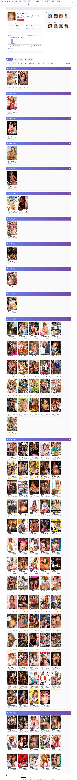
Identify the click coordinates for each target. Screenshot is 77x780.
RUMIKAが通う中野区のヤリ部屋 (36, 571)
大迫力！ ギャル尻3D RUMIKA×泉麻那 (15, 286)
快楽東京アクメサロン (56, 648)
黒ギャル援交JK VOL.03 (45, 628)
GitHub (54, 777)
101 (29, 1)
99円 (15, 162)
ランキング (48, 1)
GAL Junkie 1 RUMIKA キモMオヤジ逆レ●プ (49, 768)
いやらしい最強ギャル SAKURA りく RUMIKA (16, 374)
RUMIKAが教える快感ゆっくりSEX (58, 355)
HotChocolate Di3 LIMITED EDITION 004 (16, 768)
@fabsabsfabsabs (49, 779)
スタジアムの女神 (44, 749)
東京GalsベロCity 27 (56, 749)
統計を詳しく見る (12, 48)
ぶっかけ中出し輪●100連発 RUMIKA (26, 495)
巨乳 (42, 1)
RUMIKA (33, 35)
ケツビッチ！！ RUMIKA (45, 705)
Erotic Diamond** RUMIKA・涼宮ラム (26, 730)
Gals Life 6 (21, 749)
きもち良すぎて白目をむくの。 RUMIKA (15, 609)
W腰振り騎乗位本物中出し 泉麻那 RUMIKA (16, 355)
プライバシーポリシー (31, 779)
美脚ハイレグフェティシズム (35, 336)
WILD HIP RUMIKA (22, 705)
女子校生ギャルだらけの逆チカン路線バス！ (38, 552)
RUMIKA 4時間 (54, 533)
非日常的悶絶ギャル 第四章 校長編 (14, 495)
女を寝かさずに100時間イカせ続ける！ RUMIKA (28, 457)
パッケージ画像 (19, 59)
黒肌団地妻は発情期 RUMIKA (46, 476)
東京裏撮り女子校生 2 (34, 667)
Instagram (50, 777)
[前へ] (47, 17)
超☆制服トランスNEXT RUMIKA (36, 705)
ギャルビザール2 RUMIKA (46, 533)
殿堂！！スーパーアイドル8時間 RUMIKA (16, 311)
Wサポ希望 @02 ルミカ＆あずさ (58, 514)
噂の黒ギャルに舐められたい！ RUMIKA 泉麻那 (50, 552)
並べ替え (9, 63)
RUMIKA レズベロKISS (23, 552)
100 (38, 1)
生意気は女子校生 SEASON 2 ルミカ (59, 609)
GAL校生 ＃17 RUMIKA (12, 648)
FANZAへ (21, 20)
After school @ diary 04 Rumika (14, 749)
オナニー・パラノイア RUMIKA (36, 514)
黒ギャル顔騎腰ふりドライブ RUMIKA (26, 609)
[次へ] (69, 17)
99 (20, 1)
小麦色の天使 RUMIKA (45, 336)
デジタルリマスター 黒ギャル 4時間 (14, 261)
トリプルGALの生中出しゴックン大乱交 (15, 730)
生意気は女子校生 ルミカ (45, 730)
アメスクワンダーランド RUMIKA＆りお (48, 590)
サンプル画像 (29, 59)
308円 (15, 668)
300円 (15, 87)
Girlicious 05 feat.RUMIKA (57, 552)
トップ (8, 8)
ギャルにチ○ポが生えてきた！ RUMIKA (59, 495)
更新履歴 (37, 779)
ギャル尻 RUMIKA (11, 628)
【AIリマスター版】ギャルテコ (25, 85)
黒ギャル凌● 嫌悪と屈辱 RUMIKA (36, 628)
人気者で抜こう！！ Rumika (13, 667)
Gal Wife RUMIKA (33, 730)
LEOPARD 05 (54, 768)
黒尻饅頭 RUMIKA (55, 476)
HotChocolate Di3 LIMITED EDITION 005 (38, 749)
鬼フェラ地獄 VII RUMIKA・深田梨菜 (59, 628)
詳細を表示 (11, 52)
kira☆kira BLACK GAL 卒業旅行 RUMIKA (15, 336)
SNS (59, 1)
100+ (25, 1)
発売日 (54, 1)
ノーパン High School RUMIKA (36, 686)
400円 (15, 477)
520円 (26, 212)
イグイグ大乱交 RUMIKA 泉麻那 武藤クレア (27, 476)
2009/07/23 (16, 28)
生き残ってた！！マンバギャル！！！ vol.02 (16, 432)
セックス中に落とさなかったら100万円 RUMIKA (28, 667)
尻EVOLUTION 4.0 (22, 514)
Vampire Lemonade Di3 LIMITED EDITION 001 (28, 768)
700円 (48, 414)
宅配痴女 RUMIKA (33, 648)
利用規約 (24, 779)
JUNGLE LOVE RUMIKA (56, 686)
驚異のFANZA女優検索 (7, 2)
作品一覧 (10, 59)
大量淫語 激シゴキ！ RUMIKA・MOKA (37, 590)
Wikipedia (32, 17)
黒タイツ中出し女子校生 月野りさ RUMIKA (16, 514)
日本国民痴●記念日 (44, 648)
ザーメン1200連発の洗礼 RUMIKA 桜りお (37, 457)
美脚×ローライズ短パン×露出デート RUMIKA (16, 571)
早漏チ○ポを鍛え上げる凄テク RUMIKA (15, 590)
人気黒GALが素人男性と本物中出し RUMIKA (38, 355)
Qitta (44, 777)
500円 (15, 112)
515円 (15, 137)
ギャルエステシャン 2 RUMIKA (57, 590)
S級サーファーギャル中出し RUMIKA (48, 393)
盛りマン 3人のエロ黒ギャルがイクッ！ (59, 571)
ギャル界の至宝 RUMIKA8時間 (13, 211)
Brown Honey (10, 533)
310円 (37, 496)
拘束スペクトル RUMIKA (56, 730)
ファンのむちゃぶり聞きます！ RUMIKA (15, 457)
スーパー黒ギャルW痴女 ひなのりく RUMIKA (60, 667)
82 (15, 25)
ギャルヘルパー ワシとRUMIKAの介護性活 (49, 667)
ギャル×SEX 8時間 (11, 236)
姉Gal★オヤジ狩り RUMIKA (46, 686)
